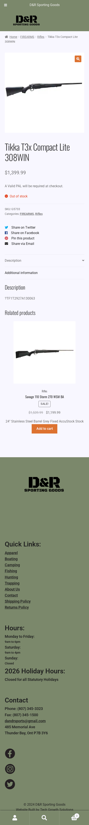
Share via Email (22, 244)
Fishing (11, 571)
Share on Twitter (23, 227)
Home (13, 36)
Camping (12, 565)
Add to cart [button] (44, 429)
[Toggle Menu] (5, 5)
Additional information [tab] (21, 273)
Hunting (11, 577)
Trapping (12, 583)
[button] (78, 59)
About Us (12, 589)
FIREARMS (27, 36)
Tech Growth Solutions (56, 810)
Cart (68, 814)
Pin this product (22, 238)
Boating (11, 559)
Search (44, 818)
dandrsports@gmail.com (25, 721)
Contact (11, 595)
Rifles (40, 36)
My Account (15, 818)
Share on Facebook (25, 233)
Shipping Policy (18, 601)
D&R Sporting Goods (45, 5)
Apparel (11, 553)
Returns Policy (17, 607)
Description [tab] (13, 261)
